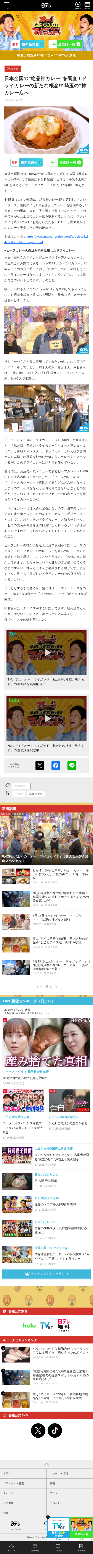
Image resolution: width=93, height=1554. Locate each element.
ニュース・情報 (59, 1473)
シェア (55, 765)
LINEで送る (71, 765)
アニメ (54, 1493)
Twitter (38, 1430)
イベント (55, 1502)
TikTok (55, 1430)
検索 (46, 1529)
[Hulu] (65, 44)
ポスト (39, 765)
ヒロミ (18, 794)
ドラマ (7, 1473)
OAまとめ (13, 68)
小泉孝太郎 (36, 794)
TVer (26, 162)
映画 (52, 1483)
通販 (5, 1512)
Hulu (66, 162)
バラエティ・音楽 (13, 1483)
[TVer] (28, 44)
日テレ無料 (63, 1325)
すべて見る (44, 986)
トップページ (15, 1529)
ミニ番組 (8, 1502)
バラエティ (21, 785)
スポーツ (8, 1493)
